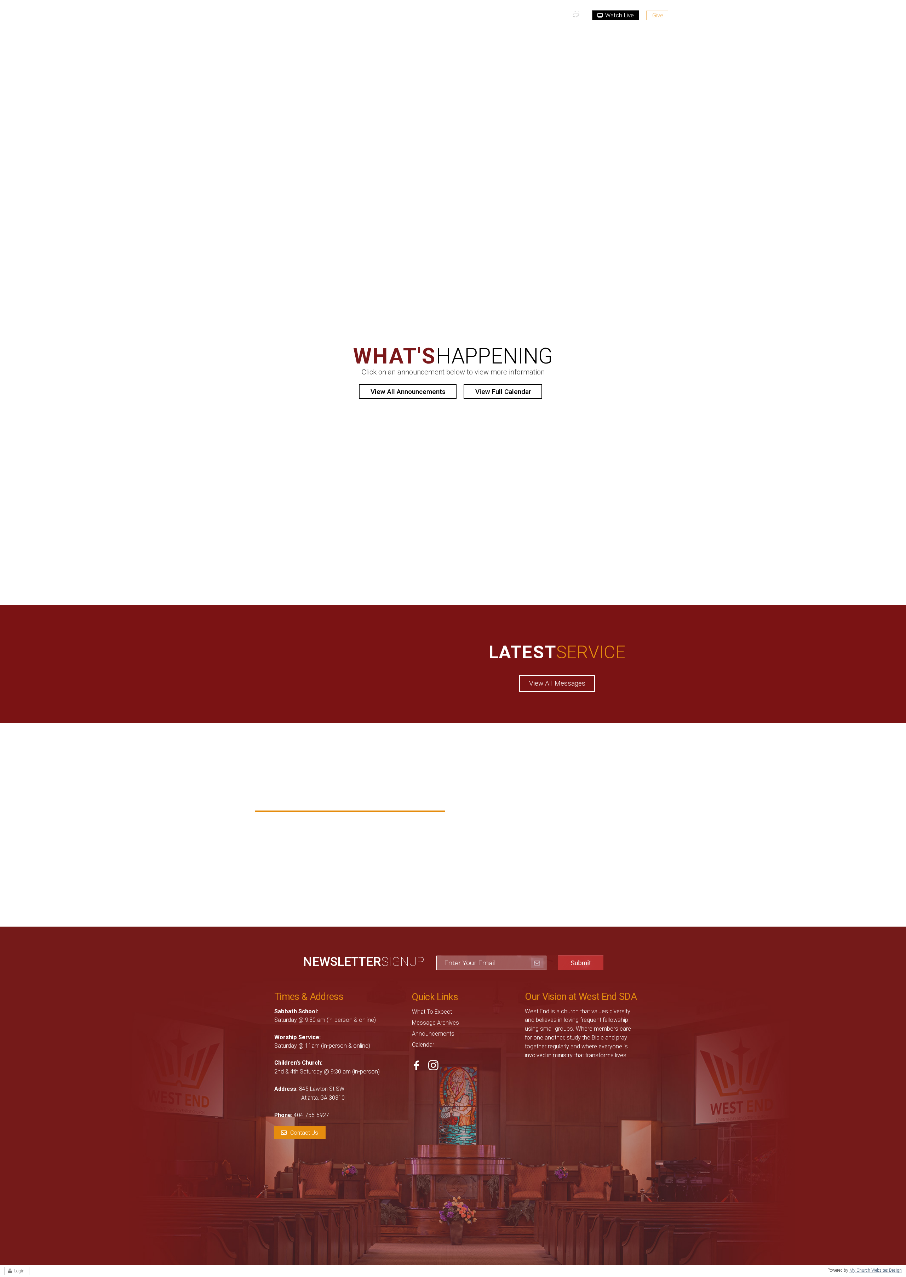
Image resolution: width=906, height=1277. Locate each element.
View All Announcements (408, 392)
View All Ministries (350, 883)
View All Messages (557, 683)
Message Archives (435, 1022)
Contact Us (304, 1132)
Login (19, 1271)
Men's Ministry (388, 825)
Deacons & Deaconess (306, 846)
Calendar (423, 1044)
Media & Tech (294, 835)
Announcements (433, 1033)
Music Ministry (388, 835)
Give (657, 15)
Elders (283, 857)
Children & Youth (298, 825)
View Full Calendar (503, 392)
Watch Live (619, 15)
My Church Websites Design (875, 1270)
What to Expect (432, 1011)
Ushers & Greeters (393, 846)
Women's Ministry (393, 857)
